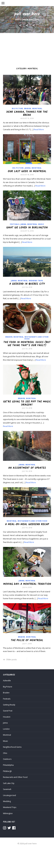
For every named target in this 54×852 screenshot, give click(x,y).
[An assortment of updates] (27, 446)
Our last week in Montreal (27, 171)
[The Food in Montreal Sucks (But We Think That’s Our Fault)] (27, 318)
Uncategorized (9, 795)
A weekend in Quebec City (27, 284)
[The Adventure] (20, 25)
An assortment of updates (27, 468)
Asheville (7, 680)
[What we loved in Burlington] (27, 205)
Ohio (5, 753)
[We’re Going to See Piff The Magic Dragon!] (27, 380)
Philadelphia (8, 765)
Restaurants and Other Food (36, 338)
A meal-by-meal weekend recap (27, 524)
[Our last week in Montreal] (27, 149)
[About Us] (27, 25)
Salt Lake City (8, 783)
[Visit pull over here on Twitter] (9, 828)
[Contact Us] (33, 25)
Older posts (11, 659)
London (6, 729)
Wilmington (8, 813)
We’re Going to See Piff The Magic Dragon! (27, 403)
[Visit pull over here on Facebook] (13, 828)
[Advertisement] (27, 48)
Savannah (7, 789)
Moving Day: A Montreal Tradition (27, 584)
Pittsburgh (7, 771)
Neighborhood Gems (12, 747)
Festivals (14, 224)
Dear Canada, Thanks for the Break (27, 113)
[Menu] (3, 3)
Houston (6, 717)
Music (41, 224)
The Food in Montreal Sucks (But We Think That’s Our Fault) (27, 343)
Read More (39, 129)
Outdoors (7, 759)
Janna (28, 168)
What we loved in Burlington (27, 228)
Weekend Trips (36, 281)
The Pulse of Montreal (27, 640)
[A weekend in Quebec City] (27, 262)
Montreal (37, 108)
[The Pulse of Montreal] (27, 618)
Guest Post (7, 710)
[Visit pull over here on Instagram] (4, 828)
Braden (27, 108)
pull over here (27, 14)
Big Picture (17, 108)
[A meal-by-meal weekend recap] (27, 502)
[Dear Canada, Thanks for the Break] (27, 90)
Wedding (7, 801)
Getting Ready (9, 704)
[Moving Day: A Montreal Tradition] (27, 562)
